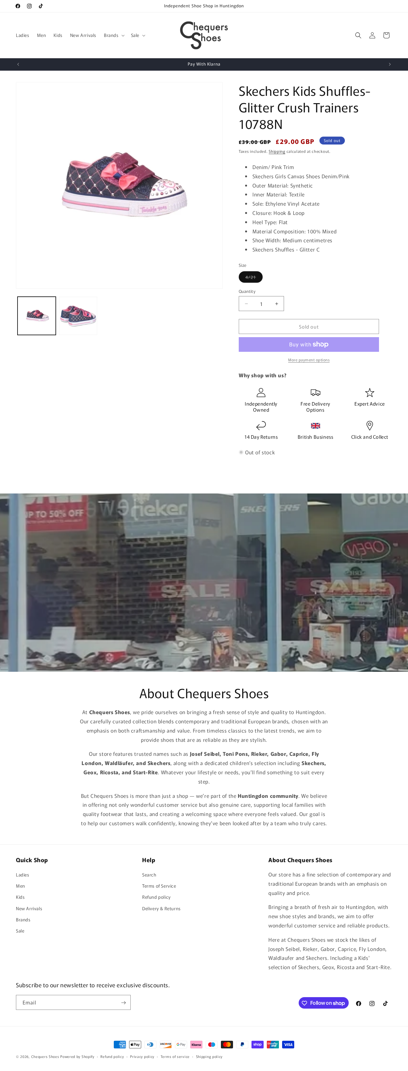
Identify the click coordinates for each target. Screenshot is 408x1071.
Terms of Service (159, 886)
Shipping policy (209, 1056)
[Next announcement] (390, 64)
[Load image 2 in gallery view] (78, 316)
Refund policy (156, 897)
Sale (20, 930)
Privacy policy (142, 1056)
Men (20, 886)
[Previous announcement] (18, 64)
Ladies (22, 874)
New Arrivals (29, 908)
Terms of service (175, 1056)
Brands (23, 919)
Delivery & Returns (161, 908)
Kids (20, 897)
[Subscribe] (123, 1002)
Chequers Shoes (45, 1056)
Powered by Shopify (77, 1056)
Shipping (277, 151)
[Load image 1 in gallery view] (37, 316)
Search (149, 874)
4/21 (254, 278)
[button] (113, 35)
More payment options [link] (309, 359)
